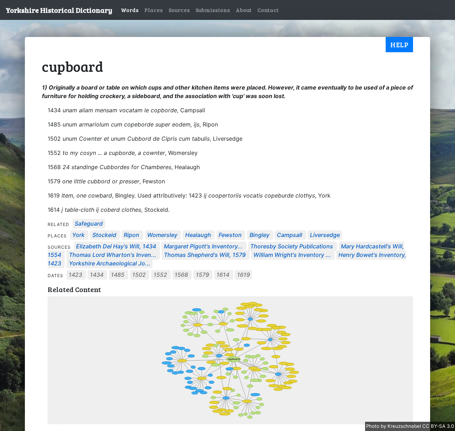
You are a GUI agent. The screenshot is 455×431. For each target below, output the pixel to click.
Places (153, 10)
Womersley (162, 235)
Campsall (289, 235)
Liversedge (325, 235)
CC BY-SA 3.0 (438, 426)
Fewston (230, 235)
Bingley (259, 235)
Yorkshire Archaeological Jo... (109, 263)
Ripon (131, 235)
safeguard (89, 223)
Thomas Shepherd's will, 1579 (205, 255)
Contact (268, 10)
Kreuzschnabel (404, 426)
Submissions (213, 10)
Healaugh (198, 235)
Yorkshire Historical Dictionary (59, 10)
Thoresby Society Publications (291, 246)
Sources (179, 10)
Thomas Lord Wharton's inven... (112, 255)
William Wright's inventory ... (292, 255)
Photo (373, 426)
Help (399, 44)
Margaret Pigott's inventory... (203, 246)
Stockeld (104, 235)
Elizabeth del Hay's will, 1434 (116, 246)
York (78, 235)
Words (130, 10)
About (244, 10)
